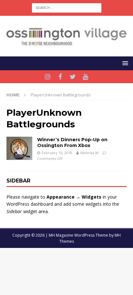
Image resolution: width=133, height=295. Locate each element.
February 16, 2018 (57, 152)
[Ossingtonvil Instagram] (47, 76)
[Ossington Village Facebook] (60, 76)
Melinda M (89, 152)
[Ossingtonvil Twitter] (72, 76)
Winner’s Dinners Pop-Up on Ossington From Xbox (72, 142)
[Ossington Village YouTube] (85, 76)
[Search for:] (66, 7)
